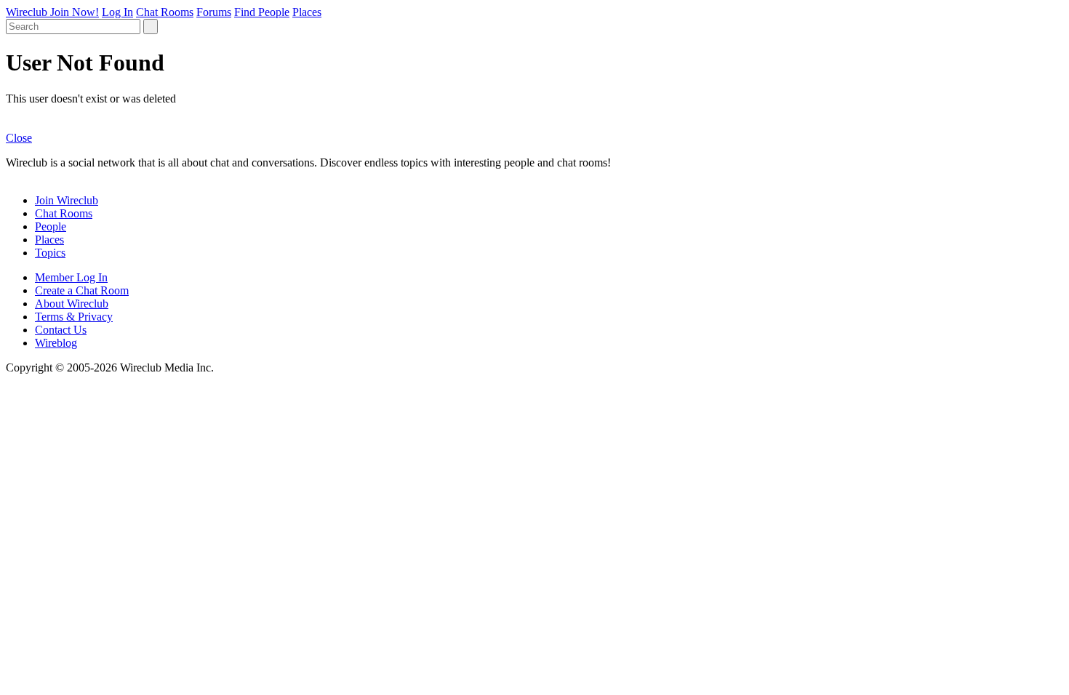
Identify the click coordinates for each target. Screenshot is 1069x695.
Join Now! (74, 12)
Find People (261, 12)
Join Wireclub (66, 200)
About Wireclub (71, 303)
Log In (117, 12)
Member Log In (71, 277)
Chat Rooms (164, 12)
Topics (50, 252)
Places (306, 12)
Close (19, 138)
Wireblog (56, 343)
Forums (213, 12)
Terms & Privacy (74, 316)
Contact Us (61, 330)
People (50, 226)
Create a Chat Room (82, 290)
